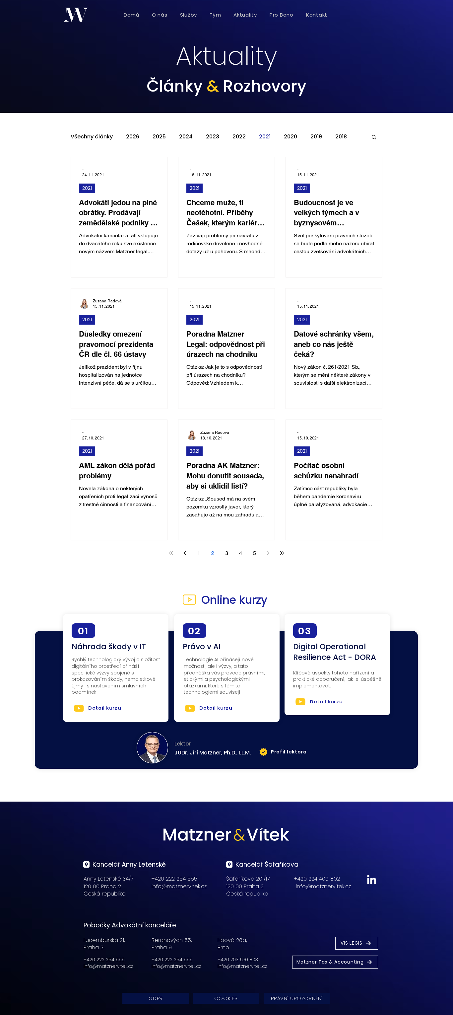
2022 (239, 136)
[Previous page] (185, 553)
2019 (316, 136)
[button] (374, 137)
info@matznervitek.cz (179, 886)
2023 (212, 136)
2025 (159, 136)
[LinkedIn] (371, 879)
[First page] (171, 553)
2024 (186, 136)
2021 (265, 136)
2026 (132, 136)
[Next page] (268, 553)
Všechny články (92, 136)
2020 (290, 136)
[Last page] (282, 553)
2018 (341, 136)
